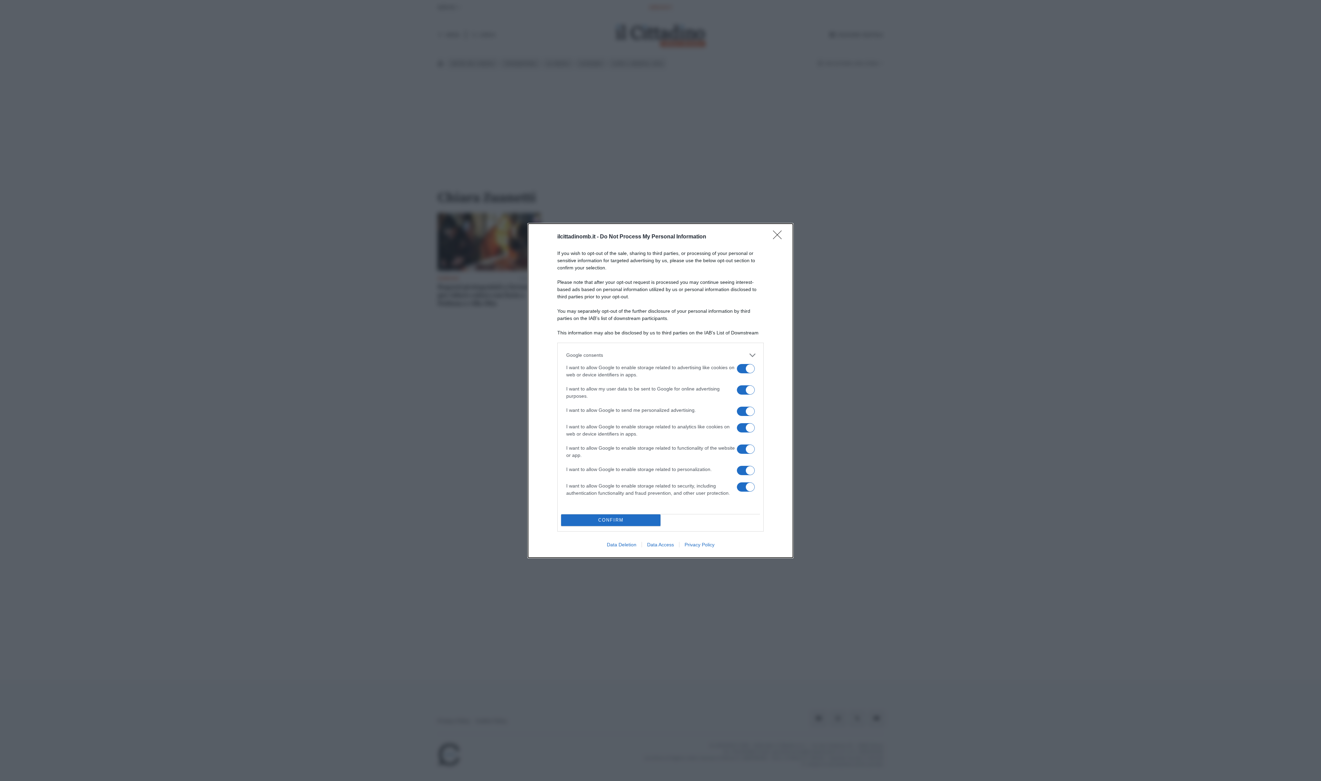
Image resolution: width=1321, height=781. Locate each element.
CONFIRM (611, 520)
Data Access (660, 544)
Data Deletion (621, 544)
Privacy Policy (700, 544)
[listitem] (660, 355)
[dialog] (660, 391)
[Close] (779, 237)
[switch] (746, 368)
